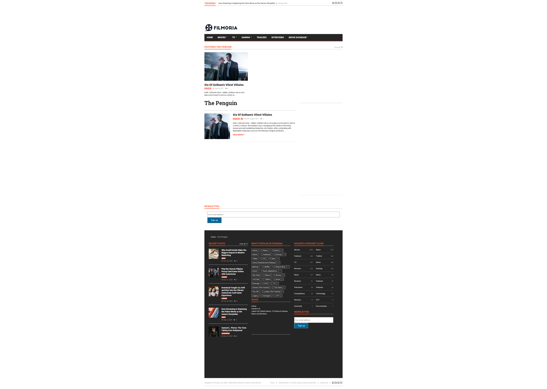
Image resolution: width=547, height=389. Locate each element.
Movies (222, 37)
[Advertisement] (291, 14)
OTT (318, 300)
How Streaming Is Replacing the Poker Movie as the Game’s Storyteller (234, 311)
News (223, 258)
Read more (238, 135)
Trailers (262, 37)
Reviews (297, 268)
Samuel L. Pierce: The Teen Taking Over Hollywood (239, 3)
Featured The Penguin (217, 47)
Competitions (299, 293)
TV (233, 37)
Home (210, 37)
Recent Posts (217, 243)
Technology (320, 293)
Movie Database (297, 37)
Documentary (321, 306)
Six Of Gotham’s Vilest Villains (224, 85)
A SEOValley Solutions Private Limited (241, 383)
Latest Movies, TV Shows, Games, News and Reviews (297, 383)
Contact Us (255, 309)
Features (208, 88)
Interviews (277, 37)
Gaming (246, 37)
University (298, 306)
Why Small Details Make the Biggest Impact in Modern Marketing (234, 252)
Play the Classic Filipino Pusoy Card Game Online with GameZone (233, 271)
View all (337, 47)
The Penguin (220, 102)
